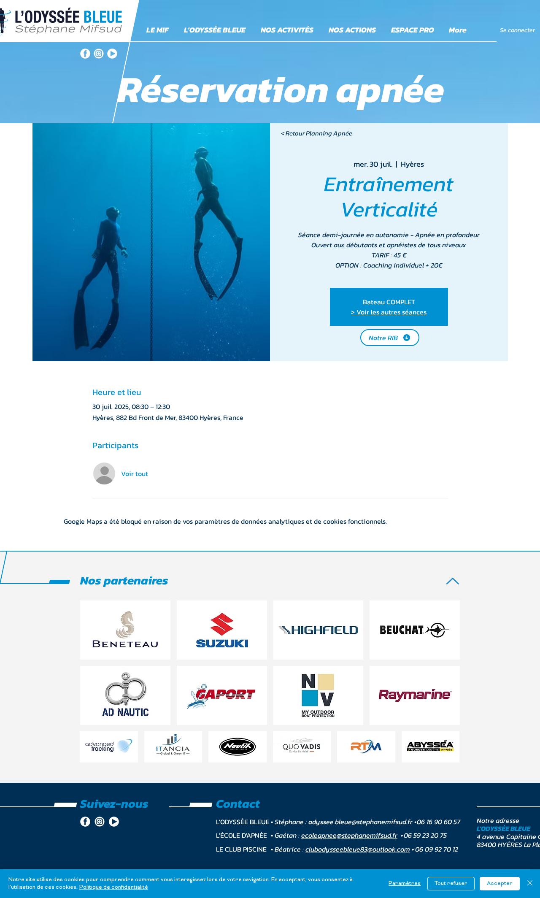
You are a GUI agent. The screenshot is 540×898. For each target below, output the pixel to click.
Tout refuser (451, 883)
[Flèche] (452, 581)
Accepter (500, 883)
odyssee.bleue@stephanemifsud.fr (360, 822)
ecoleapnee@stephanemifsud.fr (349, 835)
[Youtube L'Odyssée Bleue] (112, 54)
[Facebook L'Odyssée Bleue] (85, 54)
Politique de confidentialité (113, 887)
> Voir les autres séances (389, 312)
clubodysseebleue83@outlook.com (357, 849)
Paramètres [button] (405, 883)
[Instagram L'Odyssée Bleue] (99, 54)
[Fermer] (530, 883)
